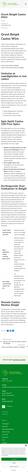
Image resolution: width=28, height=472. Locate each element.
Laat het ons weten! (19, 360)
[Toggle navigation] (22, 3)
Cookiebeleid (13, 470)
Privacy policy (5, 414)
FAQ (3, 440)
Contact (4, 443)
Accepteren (14, 459)
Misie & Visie (6, 432)
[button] (26, 445)
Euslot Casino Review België (10, 65)
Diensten (5, 426)
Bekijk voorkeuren (14, 466)
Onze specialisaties (8, 429)
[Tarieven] (13, 406)
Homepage (5, 424)
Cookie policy (5, 412)
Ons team (5, 434)
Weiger (14, 463)
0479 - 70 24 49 (7, 381)
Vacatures (5, 437)
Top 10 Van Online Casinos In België (12, 68)
